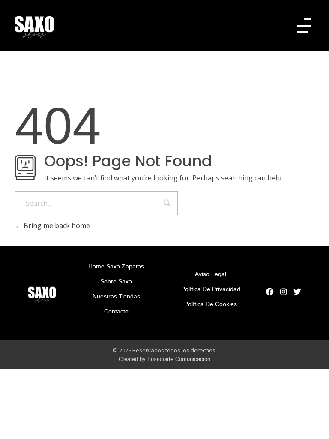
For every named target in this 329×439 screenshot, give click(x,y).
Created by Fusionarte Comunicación (164, 359)
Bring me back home (56, 225)
